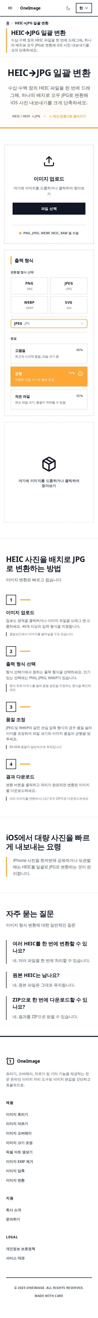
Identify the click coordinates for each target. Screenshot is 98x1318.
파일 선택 (49, 208)
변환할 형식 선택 (22, 272)
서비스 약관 (15, 1258)
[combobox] (49, 323)
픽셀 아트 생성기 (19, 1151)
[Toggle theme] (68, 8)
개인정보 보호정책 (20, 1248)
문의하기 (13, 1219)
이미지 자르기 (17, 1123)
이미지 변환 (15, 1180)
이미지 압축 (15, 1170)
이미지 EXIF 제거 (19, 1161)
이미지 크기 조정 (19, 1142)
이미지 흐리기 (17, 1114)
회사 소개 (13, 1209)
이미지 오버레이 (19, 1133)
